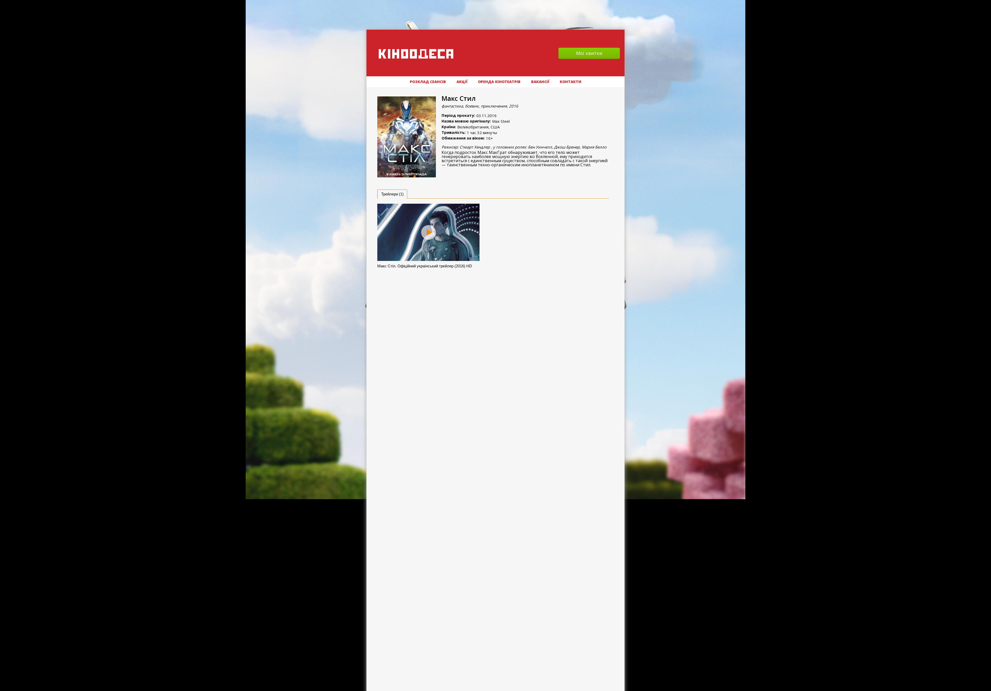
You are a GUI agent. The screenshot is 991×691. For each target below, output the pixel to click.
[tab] (392, 194)
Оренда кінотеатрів (499, 81)
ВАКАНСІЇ (540, 81)
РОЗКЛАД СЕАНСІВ (428, 81)
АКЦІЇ (462, 81)
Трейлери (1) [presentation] (392, 194)
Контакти (570, 81)
